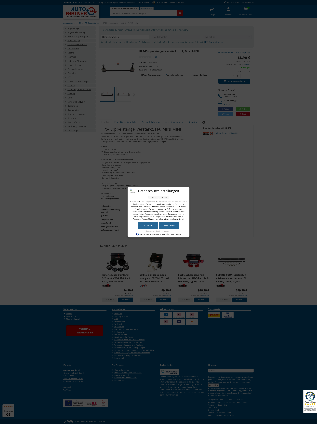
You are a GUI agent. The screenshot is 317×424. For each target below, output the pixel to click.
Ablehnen (148, 225)
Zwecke (153, 197)
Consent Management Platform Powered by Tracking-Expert (160, 234)
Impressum (166, 231)
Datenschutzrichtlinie (153, 231)
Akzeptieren (169, 225)
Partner (164, 197)
